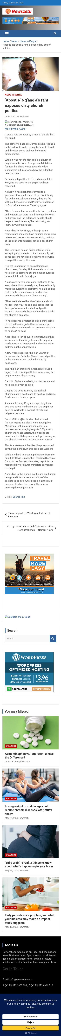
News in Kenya (13, 94)
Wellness (11, 746)
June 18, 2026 (12, 761)
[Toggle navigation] (6, 33)
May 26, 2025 (12, 870)
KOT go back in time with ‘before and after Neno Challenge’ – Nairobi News (30, 528)
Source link (19, 496)
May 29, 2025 (12, 818)
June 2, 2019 (11, 116)
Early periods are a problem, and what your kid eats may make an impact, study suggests (29, 918)
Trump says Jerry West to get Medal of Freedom (29, 515)
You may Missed (16, 711)
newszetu (24, 116)
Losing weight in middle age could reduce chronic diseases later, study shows (28, 810)
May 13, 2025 (12, 927)
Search (53, 638)
